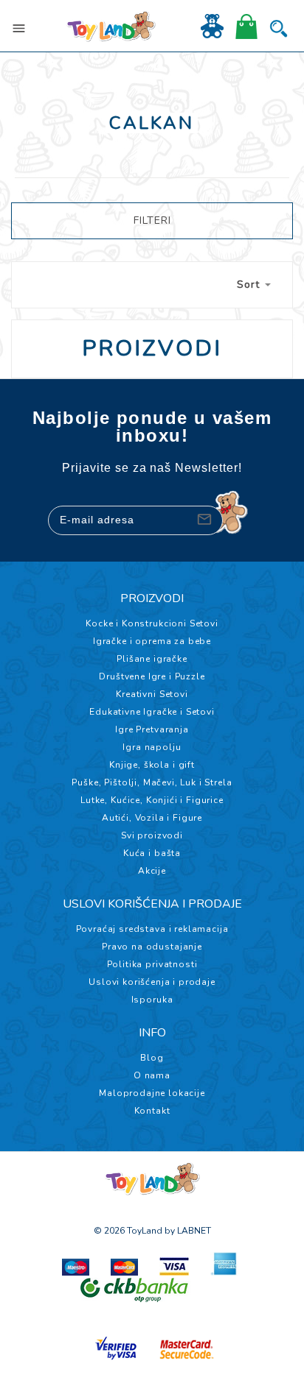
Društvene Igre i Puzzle (151, 676)
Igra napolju (151, 747)
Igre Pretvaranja (151, 729)
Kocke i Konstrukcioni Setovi (152, 623)
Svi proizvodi (152, 835)
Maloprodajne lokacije (152, 1093)
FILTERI (152, 220)
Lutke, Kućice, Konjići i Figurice (152, 800)
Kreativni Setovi (151, 694)
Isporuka (152, 999)
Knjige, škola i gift (152, 765)
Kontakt (152, 1111)
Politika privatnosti (152, 964)
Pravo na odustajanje (152, 946)
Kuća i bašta (152, 853)
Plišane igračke (152, 659)
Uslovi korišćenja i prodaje (152, 982)
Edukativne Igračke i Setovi (152, 712)
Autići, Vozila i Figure (152, 818)
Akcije (152, 871)
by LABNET (188, 1231)
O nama (152, 1075)
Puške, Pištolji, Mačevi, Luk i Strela (152, 782)
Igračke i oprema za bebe (152, 641)
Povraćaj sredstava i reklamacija (152, 929)
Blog (151, 1058)
